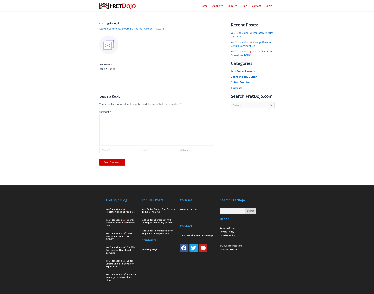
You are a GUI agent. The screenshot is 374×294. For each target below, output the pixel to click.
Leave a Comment (109, 28)
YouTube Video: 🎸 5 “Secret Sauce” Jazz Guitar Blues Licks (121, 277)
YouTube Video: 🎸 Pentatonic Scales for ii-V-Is (121, 210)
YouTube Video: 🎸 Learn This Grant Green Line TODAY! (119, 236)
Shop (231, 5)
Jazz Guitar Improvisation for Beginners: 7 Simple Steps (157, 232)
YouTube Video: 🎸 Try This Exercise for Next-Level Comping (120, 250)
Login (269, 5)
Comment (105, 111)
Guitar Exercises (241, 82)
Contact (256, 5)
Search (250, 210)
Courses (186, 200)
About (216, 5)
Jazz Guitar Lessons (243, 71)
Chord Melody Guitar (244, 76)
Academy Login (150, 249)
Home (203, 5)
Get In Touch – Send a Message (196, 235)
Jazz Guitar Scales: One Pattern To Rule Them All (158, 210)
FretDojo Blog (116, 200)
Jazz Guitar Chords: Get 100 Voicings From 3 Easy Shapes (157, 221)
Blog (244, 5)
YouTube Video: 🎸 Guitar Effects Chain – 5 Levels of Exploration (120, 263)
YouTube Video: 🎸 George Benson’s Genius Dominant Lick (120, 222)
